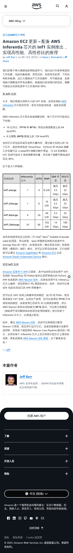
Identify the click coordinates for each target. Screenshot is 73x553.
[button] (17, 21)
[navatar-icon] (66, 6)
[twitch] (25, 519)
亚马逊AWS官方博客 (14, 34)
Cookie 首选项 (34, 537)
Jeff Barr (10, 57)
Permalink (56, 57)
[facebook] (8, 519)
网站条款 (18, 537)
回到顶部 (34, 527)
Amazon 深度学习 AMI (15, 271)
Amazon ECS (49, 252)
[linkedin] (14, 519)
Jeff (8, 349)
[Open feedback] (69, 276)
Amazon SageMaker (27, 252)
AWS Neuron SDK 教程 (35, 338)
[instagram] (19, 519)
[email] (42, 519)
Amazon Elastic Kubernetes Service (22, 256)
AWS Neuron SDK (28, 279)
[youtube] (31, 519)
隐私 (6, 537)
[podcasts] (36, 519)
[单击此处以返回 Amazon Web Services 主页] (36, 6)
